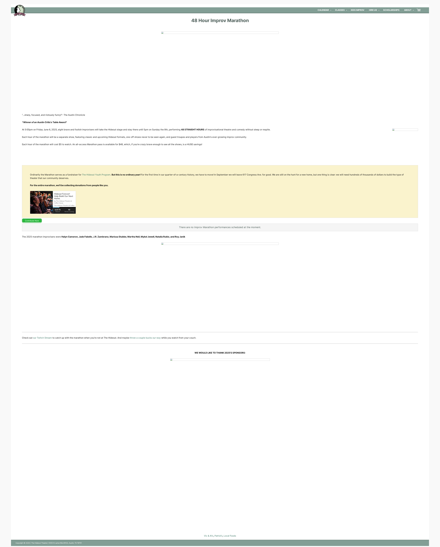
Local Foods (230, 535)
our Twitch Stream (42, 337)
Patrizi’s (218, 535)
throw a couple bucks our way (145, 337)
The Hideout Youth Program (96, 174)
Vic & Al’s (208, 535)
